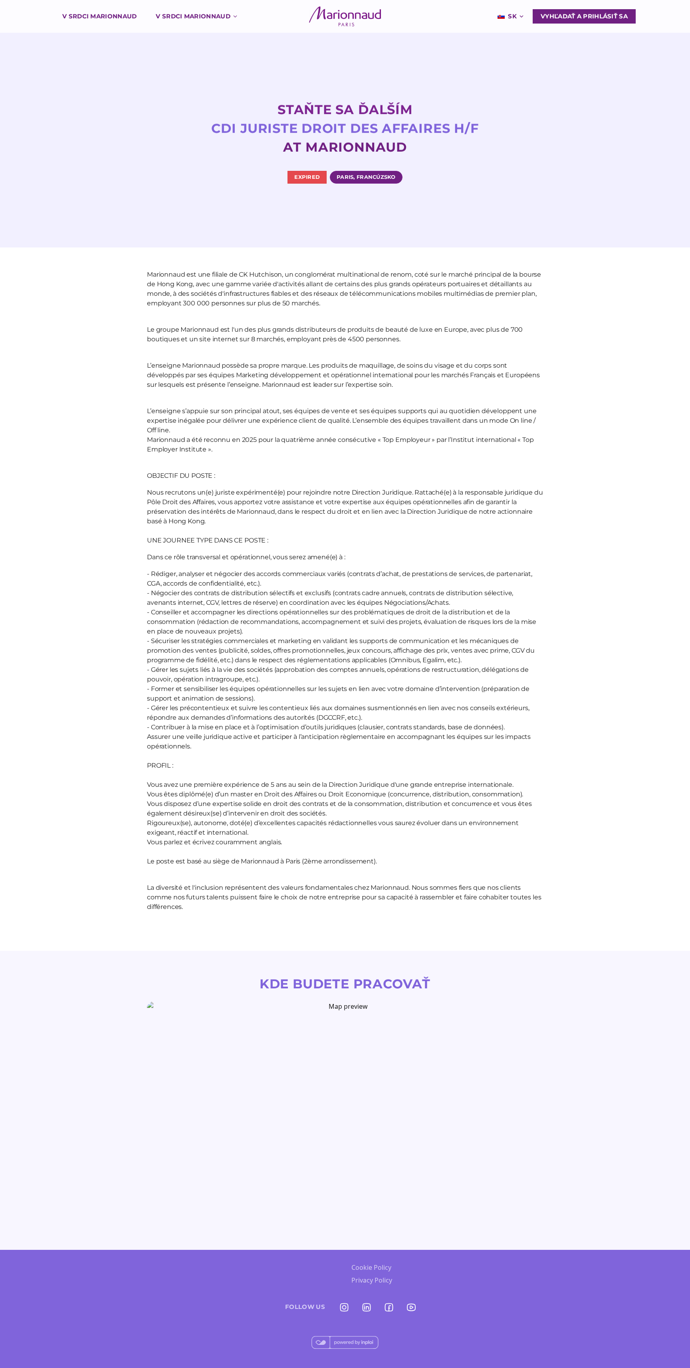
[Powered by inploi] (345, 1342)
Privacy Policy (371, 1280)
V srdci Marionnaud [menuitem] (99, 16)
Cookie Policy (371, 1267)
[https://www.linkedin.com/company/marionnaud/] (366, 1307)
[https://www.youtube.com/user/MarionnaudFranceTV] (411, 1307)
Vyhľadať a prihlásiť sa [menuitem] (584, 16)
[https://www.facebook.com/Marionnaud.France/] (389, 1307)
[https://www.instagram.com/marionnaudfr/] (344, 1307)
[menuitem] (345, 16)
